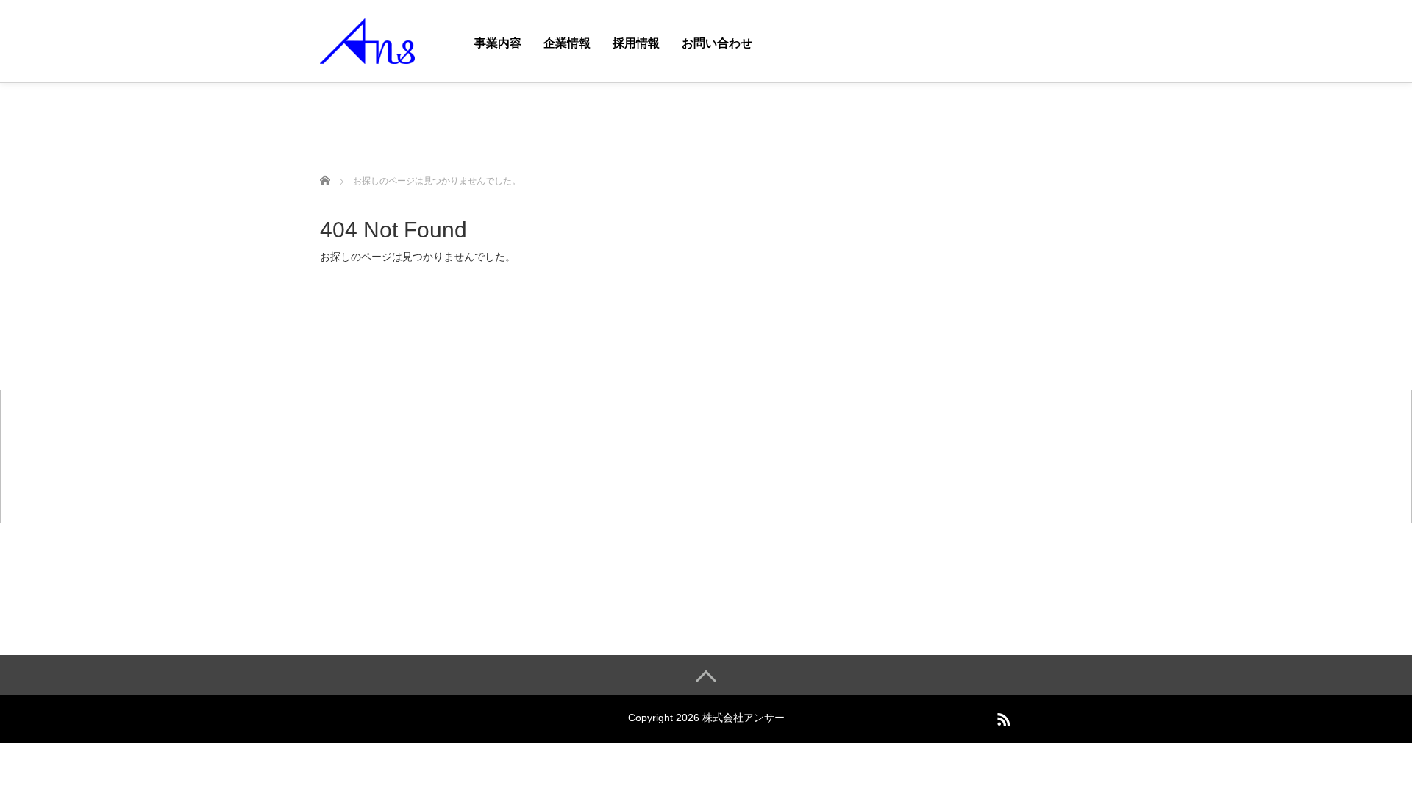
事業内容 (497, 43)
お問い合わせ (717, 43)
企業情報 (567, 43)
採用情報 (636, 43)
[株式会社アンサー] (367, 39)
